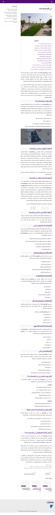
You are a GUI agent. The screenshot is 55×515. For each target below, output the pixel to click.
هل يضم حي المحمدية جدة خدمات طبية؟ (41, 67)
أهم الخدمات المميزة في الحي (44, 52)
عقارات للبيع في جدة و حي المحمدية (43, 45)
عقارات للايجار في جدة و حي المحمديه (42, 50)
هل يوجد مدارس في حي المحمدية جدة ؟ (42, 65)
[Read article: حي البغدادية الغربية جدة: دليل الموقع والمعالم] (25, 483)
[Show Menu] (51, 1)
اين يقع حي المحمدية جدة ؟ (45, 43)
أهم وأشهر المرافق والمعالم (44, 54)
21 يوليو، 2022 (49, 10)
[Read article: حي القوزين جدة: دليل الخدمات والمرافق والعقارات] (47, 483)
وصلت (42, 84)
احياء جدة (45, 10)
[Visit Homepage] (27, 1)
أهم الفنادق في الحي (46, 62)
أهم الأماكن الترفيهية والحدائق (44, 58)
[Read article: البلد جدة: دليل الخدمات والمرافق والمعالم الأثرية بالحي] (36, 483)
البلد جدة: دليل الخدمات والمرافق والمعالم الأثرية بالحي (36, 489)
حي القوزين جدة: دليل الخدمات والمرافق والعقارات (48, 489)
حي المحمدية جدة (37, 466)
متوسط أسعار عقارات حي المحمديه (42, 47)
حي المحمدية (42, 466)
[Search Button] (3, 1)
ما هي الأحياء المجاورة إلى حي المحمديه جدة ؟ (41, 69)
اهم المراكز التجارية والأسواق (44, 60)
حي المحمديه (31, 466)
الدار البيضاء (46, 466)
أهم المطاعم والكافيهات (45, 56)
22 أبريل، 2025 (27, 490)
